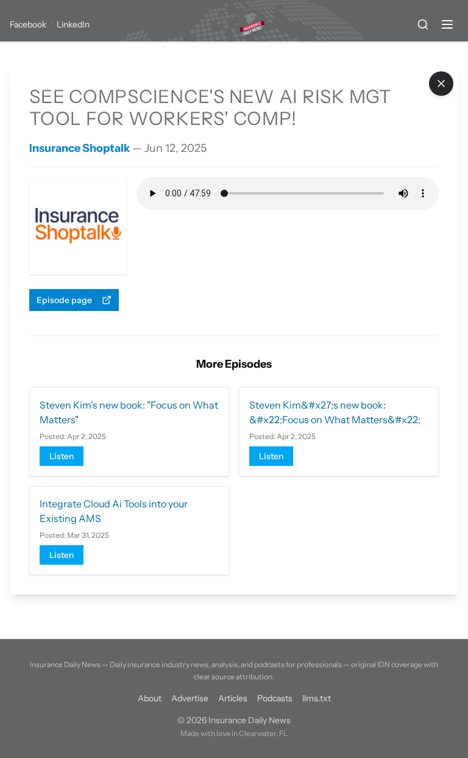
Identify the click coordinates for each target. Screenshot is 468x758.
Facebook (28, 24)
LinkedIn (73, 24)
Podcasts (274, 698)
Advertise (189, 698)
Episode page (64, 300)
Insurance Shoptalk (79, 148)
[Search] (423, 24)
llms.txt (316, 698)
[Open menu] (447, 24)
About (149, 698)
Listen (61, 456)
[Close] (441, 83)
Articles (232, 698)
